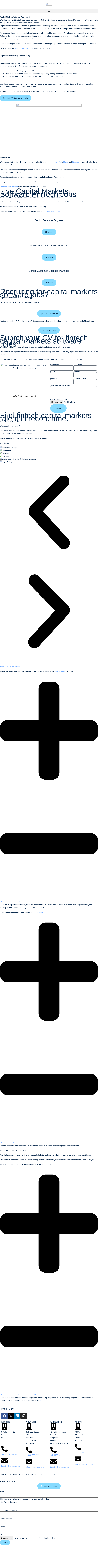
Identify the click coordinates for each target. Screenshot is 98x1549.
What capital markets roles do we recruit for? (18, 902)
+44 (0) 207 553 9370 (10, 1454)
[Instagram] (23, 1416)
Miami (78, 1421)
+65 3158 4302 (56, 1455)
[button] (49, 11)
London (5, 1421)
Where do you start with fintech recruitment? (18, 1395)
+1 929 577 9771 (33, 1455)
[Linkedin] (17, 1416)
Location (53, 378)
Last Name (78, 364)
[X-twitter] (11, 1416)
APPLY (5, 1543)
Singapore (56, 1421)
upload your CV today (53, 211)
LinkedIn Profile (80, 378)
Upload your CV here (58, 399)
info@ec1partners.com (10, 1466)
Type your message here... (61, 385)
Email (52, 371)
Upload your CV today (24, 48)
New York (31, 1421)
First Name (54, 364)
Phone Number (80, 371)
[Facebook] (4, 1416)
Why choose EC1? (7, 1143)
